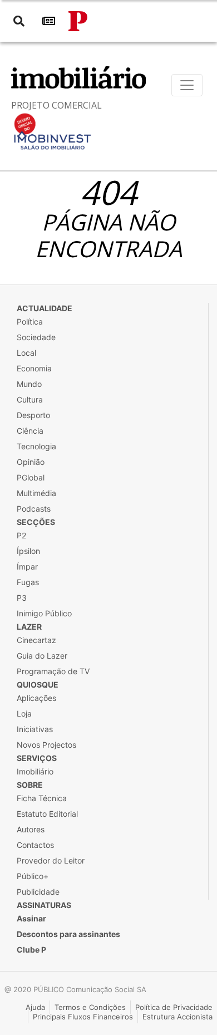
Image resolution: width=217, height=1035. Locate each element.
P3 (22, 597)
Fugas (28, 582)
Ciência (30, 430)
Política (30, 321)
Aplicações (36, 698)
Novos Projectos (46, 744)
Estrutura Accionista (177, 1016)
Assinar (31, 918)
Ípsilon (28, 551)
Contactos (35, 845)
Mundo (29, 384)
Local (26, 352)
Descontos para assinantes (68, 934)
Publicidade (38, 891)
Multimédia (36, 493)
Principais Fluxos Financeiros (83, 1016)
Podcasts (34, 508)
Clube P (31, 949)
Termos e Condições (90, 1007)
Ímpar (27, 566)
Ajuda (35, 1007)
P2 (21, 535)
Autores (31, 829)
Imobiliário (35, 771)
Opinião (31, 462)
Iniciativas (35, 729)
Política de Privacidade (174, 1007)
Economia (34, 368)
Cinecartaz (36, 640)
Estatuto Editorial (47, 813)
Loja (24, 713)
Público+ (32, 876)
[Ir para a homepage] (77, 21)
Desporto (33, 415)
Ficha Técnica (42, 798)
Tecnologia (36, 446)
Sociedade (36, 337)
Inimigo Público (44, 613)
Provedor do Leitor (51, 860)
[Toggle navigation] (187, 85)
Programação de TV (53, 671)
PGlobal (31, 477)
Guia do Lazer (42, 655)
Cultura (30, 399)
